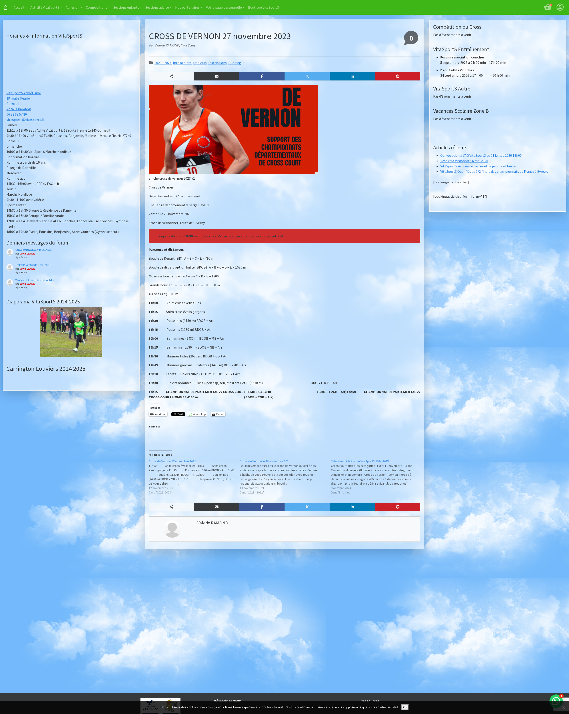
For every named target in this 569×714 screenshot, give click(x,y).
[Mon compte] (560, 7)
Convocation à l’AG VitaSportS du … (35, 249)
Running (234, 62)
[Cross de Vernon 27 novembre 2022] (194, 477)
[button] (217, 76)
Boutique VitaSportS (263, 7)
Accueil (19, 7)
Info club (200, 62)
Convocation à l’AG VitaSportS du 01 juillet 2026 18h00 (481, 155)
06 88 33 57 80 (16, 114)
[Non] (563, 707)
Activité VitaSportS (44, 7)
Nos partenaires (187, 7)
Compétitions (96, 7)
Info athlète (182, 62)
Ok (405, 707)
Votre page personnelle (224, 7)
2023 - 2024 (162, 62)
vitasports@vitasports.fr (25, 119)
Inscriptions (217, 62)
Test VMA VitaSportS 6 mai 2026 (32, 265)
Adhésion (73, 7)
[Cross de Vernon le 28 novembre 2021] (285, 477)
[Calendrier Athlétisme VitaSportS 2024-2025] (376, 477)
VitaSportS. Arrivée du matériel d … (35, 280)
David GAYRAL (27, 253)
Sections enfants (126, 7)
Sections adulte (157, 7)
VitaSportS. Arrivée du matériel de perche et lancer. (478, 166)
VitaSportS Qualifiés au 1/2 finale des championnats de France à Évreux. (494, 171)
